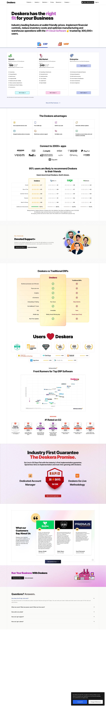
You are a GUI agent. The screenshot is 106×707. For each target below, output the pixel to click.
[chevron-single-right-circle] (92, 560)
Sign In (97, 2)
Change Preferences (95, 702)
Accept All (80, 702)
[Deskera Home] (11, 2)
